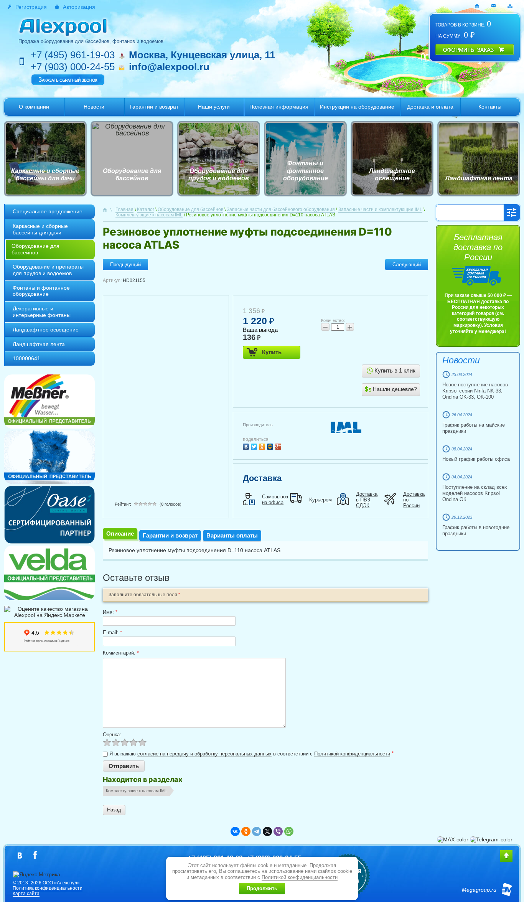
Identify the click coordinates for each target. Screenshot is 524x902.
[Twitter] (255, 446)
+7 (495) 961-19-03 (73, 55)
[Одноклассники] (263, 446)
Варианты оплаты (232, 535)
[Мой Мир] (271, 446)
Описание (120, 533)
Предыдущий (125, 264)
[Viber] (278, 831)
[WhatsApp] (288, 831)
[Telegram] (256, 831)
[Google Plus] (279, 446)
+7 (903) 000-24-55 (73, 67)
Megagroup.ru (479, 890)
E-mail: (112, 632)
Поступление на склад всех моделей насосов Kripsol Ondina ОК (474, 493)
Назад (114, 810)
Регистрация (31, 7)
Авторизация (79, 7)
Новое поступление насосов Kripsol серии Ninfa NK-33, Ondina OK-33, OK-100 (475, 391)
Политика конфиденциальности (47, 888)
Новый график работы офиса (476, 459)
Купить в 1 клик (394, 370)
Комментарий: (121, 653)
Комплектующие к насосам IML (136, 790)
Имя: (110, 612)
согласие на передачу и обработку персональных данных (204, 754)
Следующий (406, 264)
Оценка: (112, 734)
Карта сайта (26, 893)
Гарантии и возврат (170, 535)
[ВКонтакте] (247, 446)
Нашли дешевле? (394, 389)
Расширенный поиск (512, 212)
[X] (267, 831)
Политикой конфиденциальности (352, 754)
